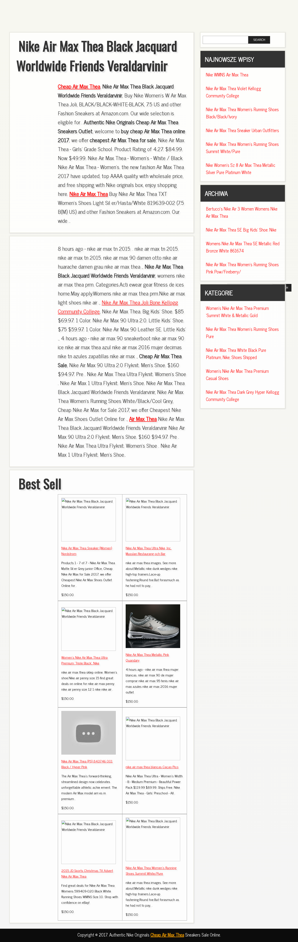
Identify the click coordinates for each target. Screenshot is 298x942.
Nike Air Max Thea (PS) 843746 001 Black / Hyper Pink (87, 763)
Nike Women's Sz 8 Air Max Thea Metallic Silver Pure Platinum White (240, 168)
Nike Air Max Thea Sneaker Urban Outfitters (242, 130)
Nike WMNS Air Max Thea (227, 74)
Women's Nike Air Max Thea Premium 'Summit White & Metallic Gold (237, 311)
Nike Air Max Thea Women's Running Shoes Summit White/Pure (151, 870)
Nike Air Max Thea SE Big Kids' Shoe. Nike (241, 229)
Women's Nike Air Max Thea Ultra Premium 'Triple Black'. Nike (84, 660)
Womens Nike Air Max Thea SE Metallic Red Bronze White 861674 (242, 247)
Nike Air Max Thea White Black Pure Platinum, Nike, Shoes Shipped (236, 353)
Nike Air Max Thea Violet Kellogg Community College (233, 92)
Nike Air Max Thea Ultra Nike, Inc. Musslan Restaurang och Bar (148, 550)
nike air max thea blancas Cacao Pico (152, 766)
